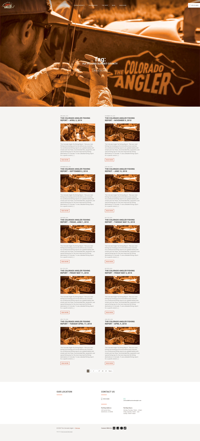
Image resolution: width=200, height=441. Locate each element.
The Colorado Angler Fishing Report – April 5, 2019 (75, 119)
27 (99, 371)
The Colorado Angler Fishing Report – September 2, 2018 (75, 170)
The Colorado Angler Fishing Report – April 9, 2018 (120, 322)
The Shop (105, 5)
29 (106, 371)
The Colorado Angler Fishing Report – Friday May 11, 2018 (75, 272)
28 (102, 371)
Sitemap (77, 428)
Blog (113, 5)
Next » (110, 371)
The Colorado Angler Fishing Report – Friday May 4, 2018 (120, 272)
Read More (64, 160)
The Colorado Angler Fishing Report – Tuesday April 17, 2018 (76, 322)
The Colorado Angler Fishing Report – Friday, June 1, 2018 (75, 221)
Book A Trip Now (100, 70)
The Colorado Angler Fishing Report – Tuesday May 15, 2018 (120, 221)
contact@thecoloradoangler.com (132, 400)
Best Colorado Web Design (66, 431)
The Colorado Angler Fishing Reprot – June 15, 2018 (120, 170)
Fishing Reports (79, 5)
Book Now (122, 5)
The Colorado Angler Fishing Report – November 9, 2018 (120, 119)
